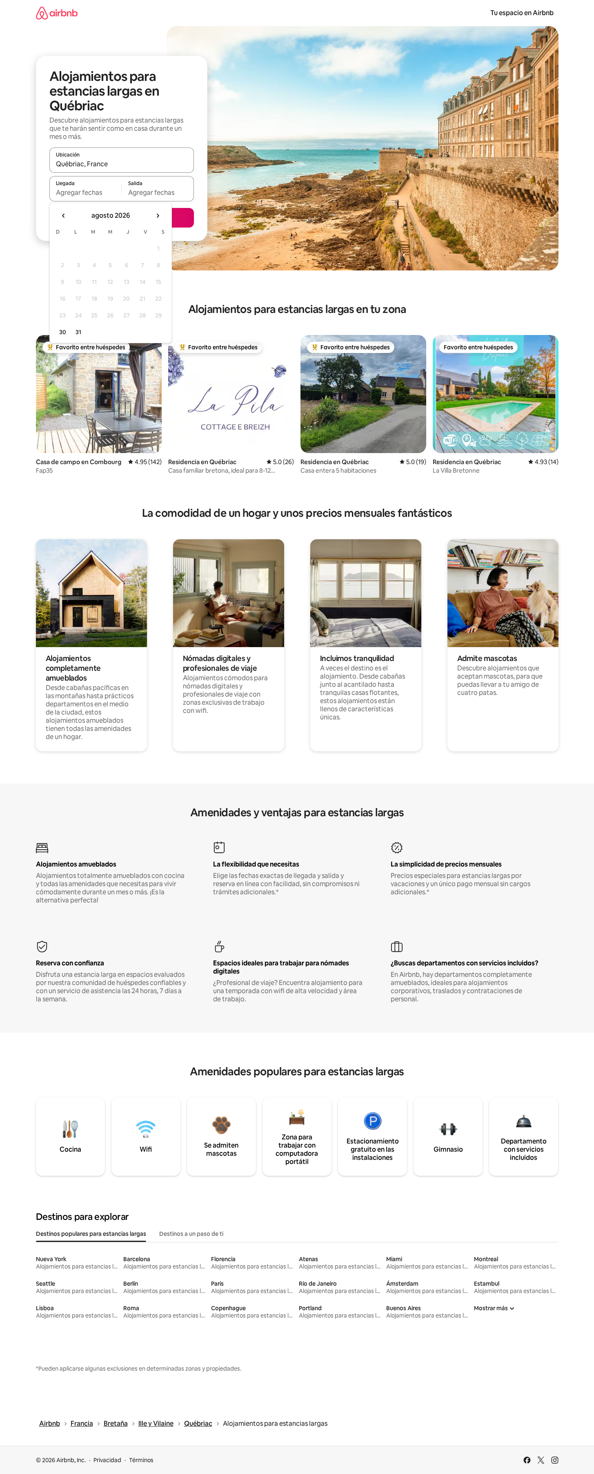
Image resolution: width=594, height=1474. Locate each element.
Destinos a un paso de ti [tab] (191, 1233)
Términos (141, 1460)
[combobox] (121, 164)
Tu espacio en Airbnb (522, 13)
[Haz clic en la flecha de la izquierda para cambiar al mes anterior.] (63, 215)
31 (78, 332)
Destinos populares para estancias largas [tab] (91, 1233)
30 (62, 332)
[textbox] (85, 192)
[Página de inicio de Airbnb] (57, 13)
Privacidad (107, 1460)
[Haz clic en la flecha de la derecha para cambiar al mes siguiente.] (157, 215)
